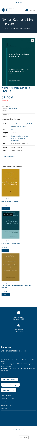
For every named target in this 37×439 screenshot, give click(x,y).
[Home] (2, 28)
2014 (12, 129)
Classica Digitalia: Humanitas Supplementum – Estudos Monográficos (19, 138)
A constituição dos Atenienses (11, 243)
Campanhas (4, 408)
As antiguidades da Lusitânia (10, 201)
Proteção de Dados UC (7, 402)
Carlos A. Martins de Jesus (18, 124)
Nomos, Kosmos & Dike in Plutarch (20, 28)
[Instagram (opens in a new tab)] (20, 2)
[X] (7, 421)
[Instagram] (5, 421)
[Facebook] (2, 421)
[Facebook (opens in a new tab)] (19, 2)
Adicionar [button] (6, 208)
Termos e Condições (6, 395)
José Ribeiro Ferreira (20, 126)
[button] (32, 40)
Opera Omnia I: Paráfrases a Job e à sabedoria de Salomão (17, 286)
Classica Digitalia (12, 108)
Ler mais (5, 250)
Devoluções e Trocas (7, 405)
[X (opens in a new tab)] (16, 2)
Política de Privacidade (7, 398)
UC (8, 110)
